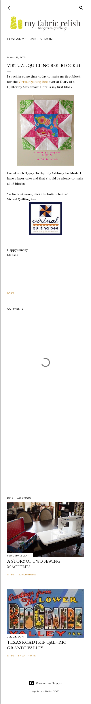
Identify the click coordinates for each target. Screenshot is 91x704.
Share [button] (10, 292)
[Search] (81, 7)
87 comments (27, 655)
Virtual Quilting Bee (33, 82)
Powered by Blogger (49, 683)
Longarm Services (24, 39)
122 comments (27, 574)
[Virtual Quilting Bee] (45, 234)
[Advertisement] (45, 454)
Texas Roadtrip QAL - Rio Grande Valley (36, 645)
